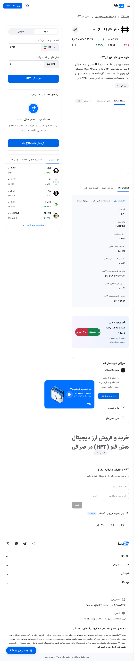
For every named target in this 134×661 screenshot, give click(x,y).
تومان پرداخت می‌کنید (48, 40)
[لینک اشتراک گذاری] (75, 29)
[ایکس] (7, 543)
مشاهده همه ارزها (35, 225)
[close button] (27, 6)
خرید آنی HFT (33, 78)
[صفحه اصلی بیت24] (119, 6)
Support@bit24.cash (97, 605)
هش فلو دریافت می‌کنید (47, 57)
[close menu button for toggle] (129, 6)
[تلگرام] (24, 543)
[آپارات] (16, 543)
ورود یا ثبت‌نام (13, 6)
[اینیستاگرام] (33, 543)
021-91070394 (119, 605)
